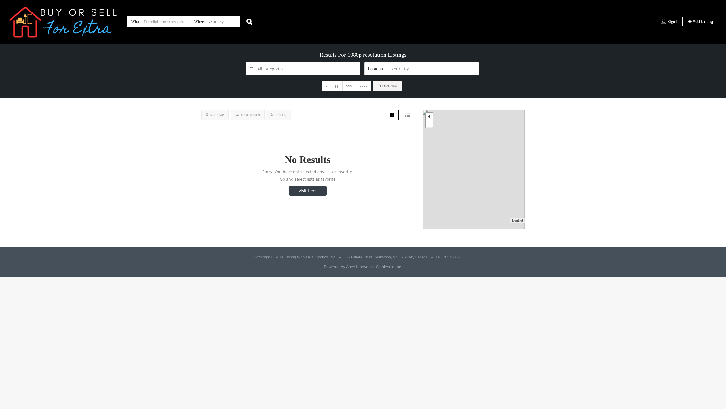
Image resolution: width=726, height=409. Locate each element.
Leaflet (517, 220)
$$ (337, 86)
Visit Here (308, 190)
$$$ (349, 86)
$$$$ (363, 86)
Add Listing (702, 21)
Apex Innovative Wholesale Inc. (374, 266)
